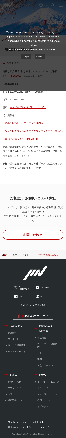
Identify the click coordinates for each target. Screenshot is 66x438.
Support (14, 374)
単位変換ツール (15, 400)
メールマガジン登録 (35, 305)
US (41, 296)
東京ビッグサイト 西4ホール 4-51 (28, 107)
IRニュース (42, 388)
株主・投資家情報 (16, 345)
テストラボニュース (47, 394)
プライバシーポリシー (18, 422)
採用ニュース (44, 400)
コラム (11, 394)
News (42, 374)
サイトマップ (43, 427)
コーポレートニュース (48, 382)
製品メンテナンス (46, 365)
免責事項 (37, 422)
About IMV (16, 325)
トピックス (27, 255)
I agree (26, 56)
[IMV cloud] (33, 316)
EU (20, 296)
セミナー (41, 353)
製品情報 (41, 338)
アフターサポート (16, 388)
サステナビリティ (16, 351)
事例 (39, 359)
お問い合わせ (14, 382)
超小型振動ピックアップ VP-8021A (24, 123)
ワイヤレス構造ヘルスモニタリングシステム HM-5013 (34, 131)
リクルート (13, 339)
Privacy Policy (37, 49)
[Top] (4, 255)
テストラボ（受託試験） (47, 345)
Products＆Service (46, 328)
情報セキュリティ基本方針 (20, 427)
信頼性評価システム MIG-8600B (22, 139)
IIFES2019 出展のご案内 (47, 255)
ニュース (15, 255)
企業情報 (12, 333)
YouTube (44, 288)
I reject (39, 56)
